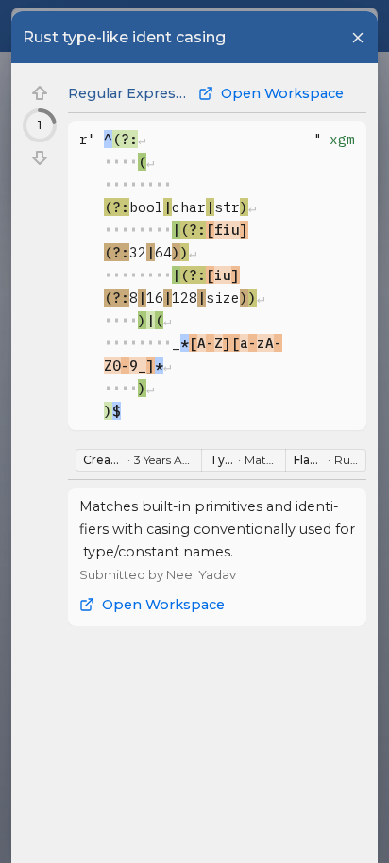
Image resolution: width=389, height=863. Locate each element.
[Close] (357, 37)
